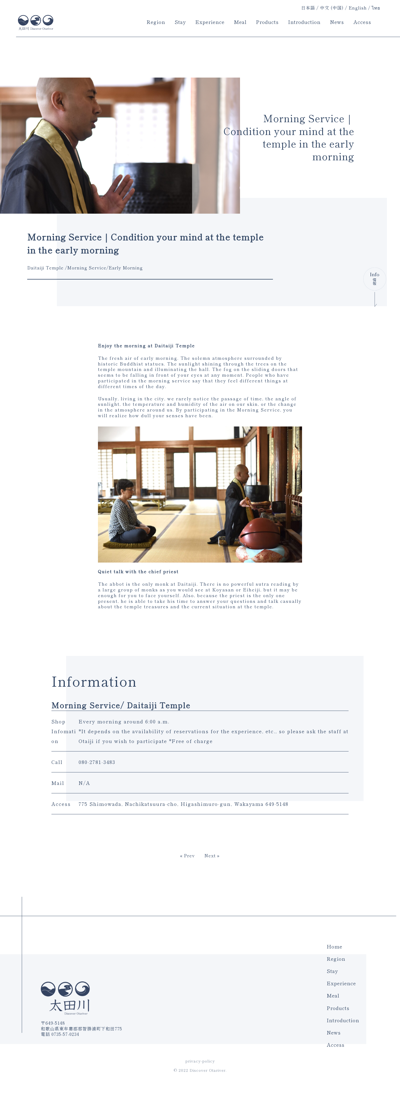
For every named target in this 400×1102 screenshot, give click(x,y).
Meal (240, 21)
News (337, 21)
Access (362, 21)
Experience (209, 21)
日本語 (308, 7)
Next (210, 855)
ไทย (376, 8)
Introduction (304, 21)
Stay (180, 21)
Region (156, 21)
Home (334, 946)
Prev (189, 855)
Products (267, 21)
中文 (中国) (332, 8)
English (358, 8)
